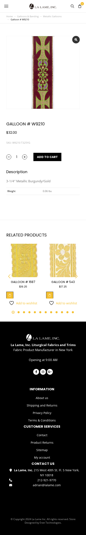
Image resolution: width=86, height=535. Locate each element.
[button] (9, 276)
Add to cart (47, 157)
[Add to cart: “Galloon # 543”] (49, 295)
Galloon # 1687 (23, 282)
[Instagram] (43, 372)
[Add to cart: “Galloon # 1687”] (9, 295)
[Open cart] (80, 6)
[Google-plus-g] (50, 372)
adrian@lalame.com (47, 485)
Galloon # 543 (63, 282)
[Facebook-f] (36, 372)
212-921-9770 (46, 480)
